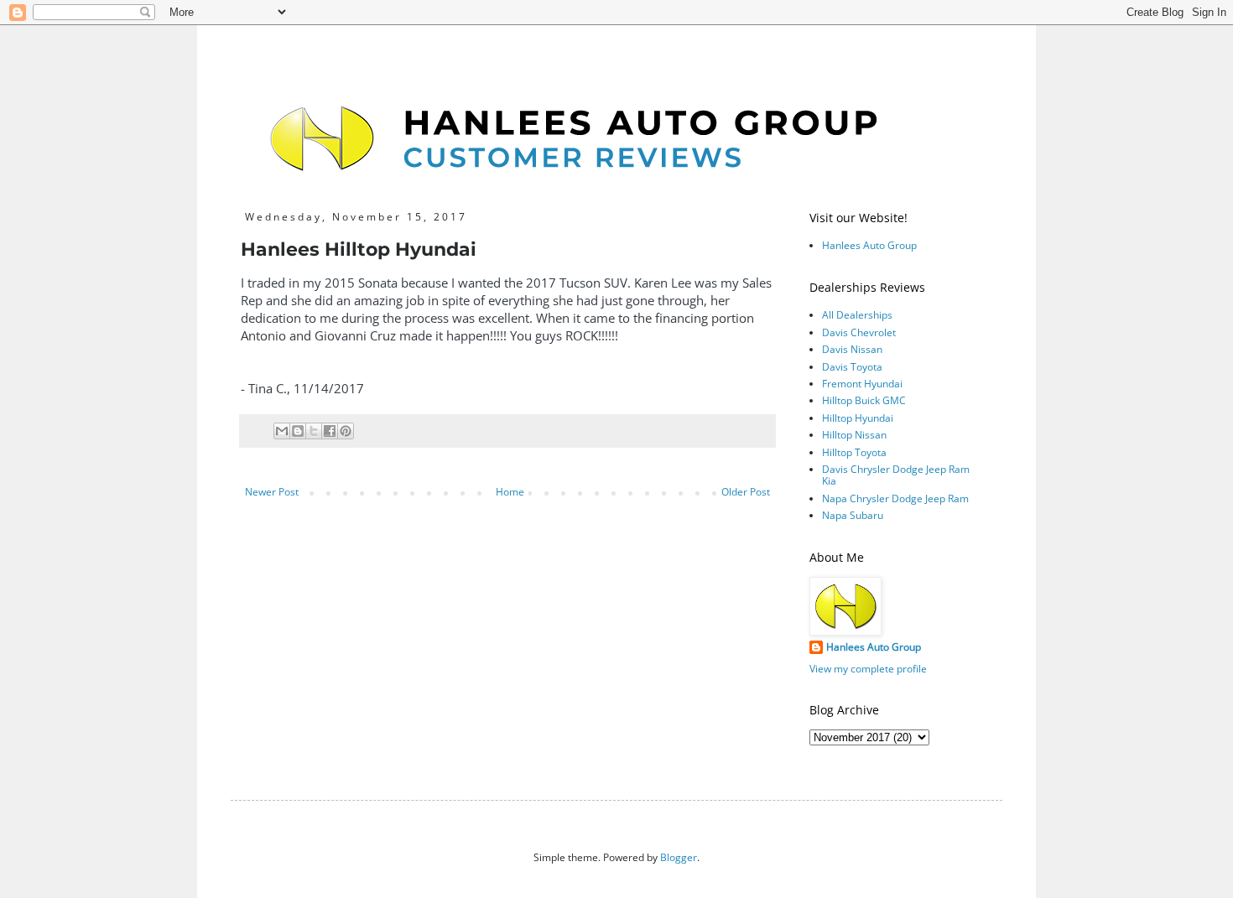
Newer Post (272, 492)
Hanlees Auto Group (869, 245)
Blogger (678, 857)
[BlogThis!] (297, 431)
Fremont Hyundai (862, 383)
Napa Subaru (852, 515)
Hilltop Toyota (854, 452)
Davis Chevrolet (859, 332)
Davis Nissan (852, 349)
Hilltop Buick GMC (864, 400)
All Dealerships (857, 315)
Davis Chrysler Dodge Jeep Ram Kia (896, 475)
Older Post (745, 492)
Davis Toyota (852, 367)
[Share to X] (313, 431)
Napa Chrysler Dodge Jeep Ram (895, 498)
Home (510, 492)
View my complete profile (868, 669)
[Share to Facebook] (329, 431)
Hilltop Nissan (854, 435)
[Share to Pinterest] (345, 431)
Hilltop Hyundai (857, 418)
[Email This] (281, 431)
